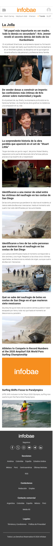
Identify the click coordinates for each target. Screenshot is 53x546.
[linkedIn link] (41, 447)
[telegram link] (35, 447)
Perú (16, 467)
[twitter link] (18, 447)
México (9, 467)
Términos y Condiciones (17, 524)
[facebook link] (12, 447)
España (28, 461)
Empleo (32, 488)
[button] (4, 10)
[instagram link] (24, 447)
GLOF (47, 16)
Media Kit (26, 509)
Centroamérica (26, 467)
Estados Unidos (39, 461)
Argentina (11, 503)
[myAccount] (49, 10)
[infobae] (26, 10)
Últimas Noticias (40, 467)
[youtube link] (29, 447)
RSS (26, 474)
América (10, 461)
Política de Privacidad (37, 524)
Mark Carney (8, 16)
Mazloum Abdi (20, 16)
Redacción (22, 488)
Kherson (31, 16)
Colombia (19, 461)
